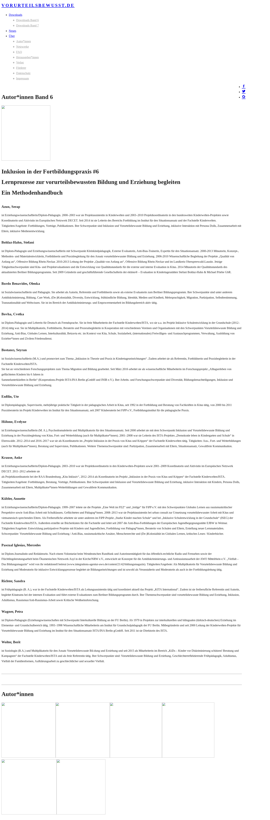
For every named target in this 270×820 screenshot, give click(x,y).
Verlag (20, 62)
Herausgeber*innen (27, 57)
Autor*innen (23, 41)
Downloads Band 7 (27, 25)
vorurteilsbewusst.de (38, 5)
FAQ (19, 52)
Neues (12, 30)
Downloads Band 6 (27, 20)
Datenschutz (23, 73)
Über (12, 36)
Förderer (21, 67)
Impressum (22, 78)
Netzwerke (22, 46)
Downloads (15, 14)
